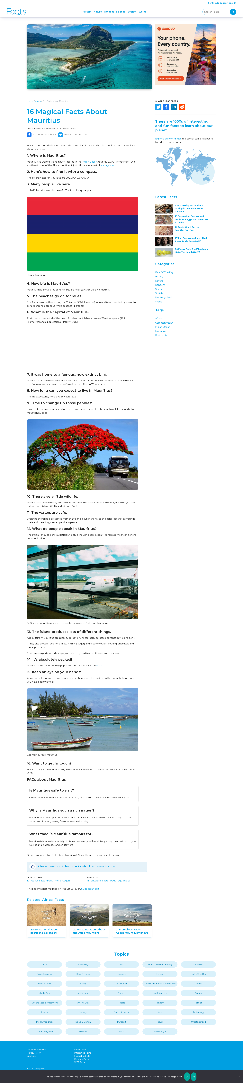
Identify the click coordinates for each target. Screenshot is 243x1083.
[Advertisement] (82, 348)
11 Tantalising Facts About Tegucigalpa (108, 880)
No (194, 1077)
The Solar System (83, 1022)
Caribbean (198, 964)
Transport (121, 1022)
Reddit (182, 107)
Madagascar (107, 165)
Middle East (44, 993)
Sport (160, 1012)
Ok (187, 1077)
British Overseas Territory (160, 964)
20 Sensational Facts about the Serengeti (44, 931)
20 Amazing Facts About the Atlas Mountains (89, 931)
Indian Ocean (89, 161)
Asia (121, 964)
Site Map (31, 1056)
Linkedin (174, 107)
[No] (239, 1076)
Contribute (213, 3)
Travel (160, 1022)
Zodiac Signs (160, 1031)
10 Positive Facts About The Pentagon (48, 880)
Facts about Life (82, 1056)
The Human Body (44, 1022)
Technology (198, 1012)
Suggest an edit (228, 3)
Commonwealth (164, 322)
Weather (83, 1031)
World (142, 11)
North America (160, 993)
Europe (160, 974)
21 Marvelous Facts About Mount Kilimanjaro (132, 931)
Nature (98, 11)
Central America (44, 974)
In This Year (121, 983)
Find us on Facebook (44, 134)
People (121, 1003)
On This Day (83, 1003)
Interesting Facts (82, 1053)
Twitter (158, 107)
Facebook (166, 107)
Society (132, 11)
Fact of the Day (164, 272)
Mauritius (160, 331)
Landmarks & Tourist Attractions (160, 983)
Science (120, 11)
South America (121, 1012)
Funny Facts (80, 1049)
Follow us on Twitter (75, 134)
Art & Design (83, 964)
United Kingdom (44, 1031)
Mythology (83, 993)
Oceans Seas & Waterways (45, 1003)
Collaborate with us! (36, 1049)
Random (109, 11)
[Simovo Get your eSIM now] (185, 84)
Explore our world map (168, 138)
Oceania (198, 993)
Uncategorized (163, 297)
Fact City (16, 11)
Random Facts (81, 1059)
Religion (198, 1003)
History (87, 11)
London (198, 983)
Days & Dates (83, 974)
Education (121, 974)
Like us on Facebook (77, 866)
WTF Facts (79, 1062)
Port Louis (161, 335)
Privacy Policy (34, 1053)
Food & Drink (44, 983)
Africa (38, 101)
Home (30, 101)
